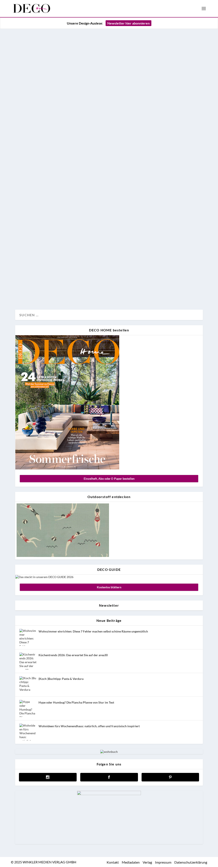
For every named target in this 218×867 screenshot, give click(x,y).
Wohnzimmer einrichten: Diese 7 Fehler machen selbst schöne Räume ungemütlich (93, 631)
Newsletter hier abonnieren (128, 23)
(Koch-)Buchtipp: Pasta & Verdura (61, 678)
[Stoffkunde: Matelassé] (109, 145)
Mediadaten (131, 862)
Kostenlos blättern (109, 587)
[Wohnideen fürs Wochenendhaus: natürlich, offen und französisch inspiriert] (27, 732)
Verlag (147, 862)
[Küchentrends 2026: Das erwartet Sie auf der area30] (27, 661)
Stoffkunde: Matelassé (52, 265)
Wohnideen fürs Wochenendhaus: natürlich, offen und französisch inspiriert (89, 726)
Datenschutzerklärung (190, 862)
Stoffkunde (27, 292)
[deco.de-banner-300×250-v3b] (109, 794)
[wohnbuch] (109, 751)
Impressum (163, 862)
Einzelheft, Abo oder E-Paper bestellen (109, 478)
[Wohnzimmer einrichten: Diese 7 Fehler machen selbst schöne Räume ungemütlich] (27, 637)
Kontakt (113, 862)
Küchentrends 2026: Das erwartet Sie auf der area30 (73, 655)
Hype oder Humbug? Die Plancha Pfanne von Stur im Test (76, 702)
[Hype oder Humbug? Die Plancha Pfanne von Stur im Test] (27, 708)
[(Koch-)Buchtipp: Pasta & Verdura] (27, 684)
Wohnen (42, 292)
